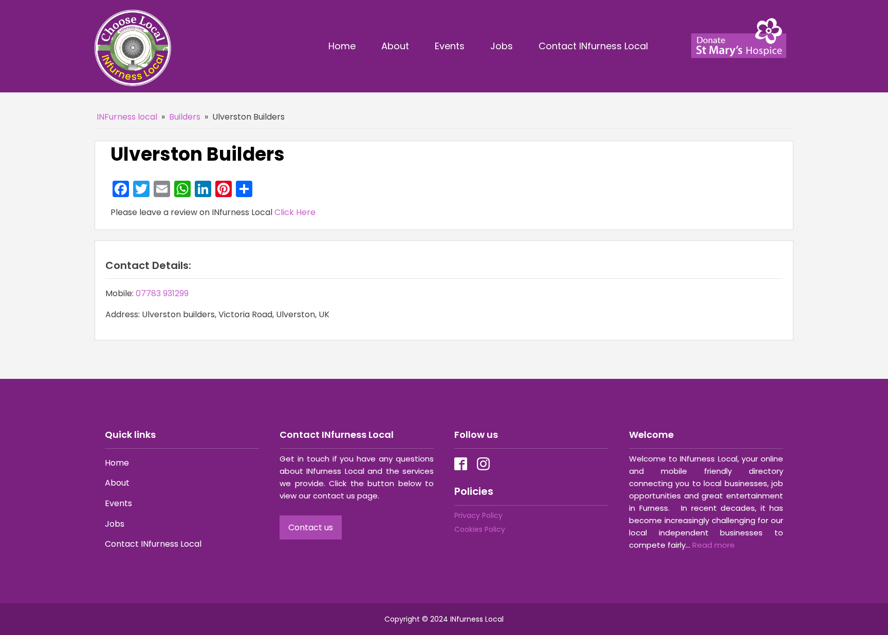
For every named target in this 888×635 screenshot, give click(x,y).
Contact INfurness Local (595, 46)
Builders (184, 117)
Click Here (295, 212)
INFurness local (127, 117)
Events (450, 46)
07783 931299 (162, 293)
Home (342, 46)
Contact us (310, 527)
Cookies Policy (479, 529)
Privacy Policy (478, 515)
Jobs (501, 46)
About (395, 46)
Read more (713, 545)
